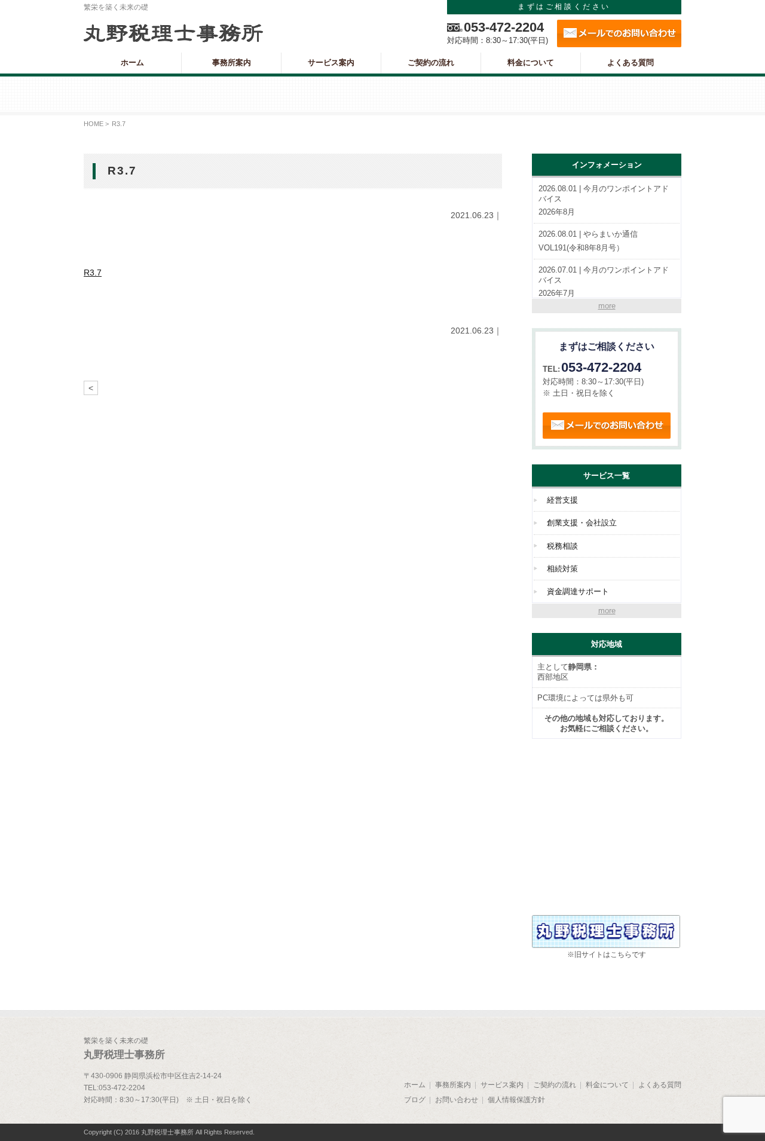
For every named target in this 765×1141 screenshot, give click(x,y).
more (607, 305)
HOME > (96, 123)
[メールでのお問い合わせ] (619, 33)
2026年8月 (603, 200)
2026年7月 (603, 282)
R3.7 (93, 272)
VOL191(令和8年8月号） (588, 241)
